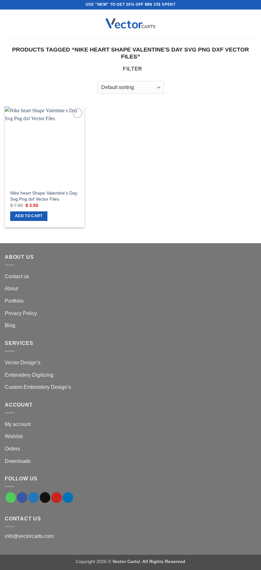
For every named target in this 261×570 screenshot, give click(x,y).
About (11, 288)
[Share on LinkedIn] (68, 497)
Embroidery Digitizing (29, 375)
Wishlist (14, 436)
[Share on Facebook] (22, 497)
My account (18, 424)
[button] (8, 23)
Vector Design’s (22, 362)
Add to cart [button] (29, 216)
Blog (10, 325)
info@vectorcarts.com (29, 536)
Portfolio (14, 301)
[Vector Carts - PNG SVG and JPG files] (130, 24)
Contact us (17, 276)
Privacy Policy (21, 313)
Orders (12, 448)
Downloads (18, 461)
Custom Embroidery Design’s (38, 387)
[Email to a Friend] (45, 497)
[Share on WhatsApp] (10, 497)
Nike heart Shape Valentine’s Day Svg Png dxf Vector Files (43, 196)
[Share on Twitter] (33, 497)
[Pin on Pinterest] (56, 497)
